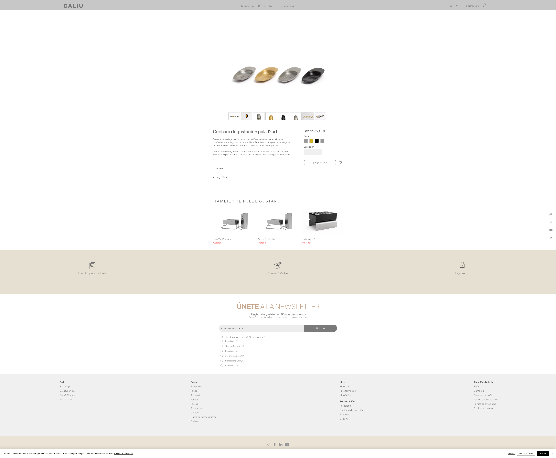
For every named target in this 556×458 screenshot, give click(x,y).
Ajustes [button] (511, 453)
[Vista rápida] (233, 225)
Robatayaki (197, 412)
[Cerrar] (552, 453)
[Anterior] (209, 225)
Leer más (217, 158)
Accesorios (196, 399)
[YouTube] (551, 230)
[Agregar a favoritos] (340, 163)
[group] (278, 229)
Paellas (194, 407)
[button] (484, 5)
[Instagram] (551, 215)
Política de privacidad (123, 453)
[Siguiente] (347, 225)
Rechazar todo (526, 453)
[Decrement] (306, 153)
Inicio (216, 20)
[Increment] (320, 153)
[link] (219, 172)
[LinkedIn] (551, 238)
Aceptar (543, 453)
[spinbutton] (313, 153)
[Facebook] (551, 222)
